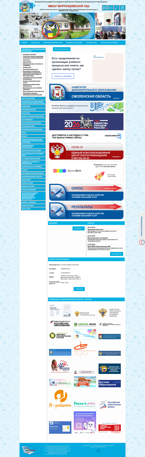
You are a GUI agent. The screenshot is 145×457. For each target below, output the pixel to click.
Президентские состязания (98, 238)
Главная (24, 42)
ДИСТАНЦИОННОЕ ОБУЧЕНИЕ (31, 123)
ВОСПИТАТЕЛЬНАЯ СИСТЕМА (31, 150)
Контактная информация (109, 42)
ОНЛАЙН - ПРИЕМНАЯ (29, 202)
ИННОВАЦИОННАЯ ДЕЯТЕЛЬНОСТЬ (28, 146)
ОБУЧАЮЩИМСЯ (27, 119)
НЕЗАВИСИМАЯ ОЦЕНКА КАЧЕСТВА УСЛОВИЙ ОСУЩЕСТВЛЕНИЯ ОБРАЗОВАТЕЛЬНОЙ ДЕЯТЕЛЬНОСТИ (30, 196)
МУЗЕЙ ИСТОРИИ (27, 183)
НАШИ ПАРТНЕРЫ (28, 205)
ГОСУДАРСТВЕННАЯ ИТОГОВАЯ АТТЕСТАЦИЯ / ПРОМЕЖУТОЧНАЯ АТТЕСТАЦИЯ (32, 141)
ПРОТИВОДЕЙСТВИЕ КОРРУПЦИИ (33, 173)
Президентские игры (95, 229)
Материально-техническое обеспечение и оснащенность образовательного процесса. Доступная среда (32, 73)
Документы (26, 60)
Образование (27, 62)
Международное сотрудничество (33, 91)
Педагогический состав (30, 69)
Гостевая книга (91, 42)
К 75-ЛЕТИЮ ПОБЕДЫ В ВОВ (31, 158)
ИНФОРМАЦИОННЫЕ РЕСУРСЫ (32, 176)
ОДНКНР (24, 136)
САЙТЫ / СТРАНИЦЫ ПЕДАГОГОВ (33, 116)
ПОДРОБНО (79, 289)
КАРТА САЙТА (26, 209)
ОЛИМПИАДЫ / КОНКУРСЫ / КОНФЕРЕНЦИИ (30, 162)
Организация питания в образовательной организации (32, 93)
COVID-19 (25, 170)
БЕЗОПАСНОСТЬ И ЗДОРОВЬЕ (32, 166)
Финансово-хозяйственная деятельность (31, 85)
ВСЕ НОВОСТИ (116, 254)
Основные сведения (29, 54)
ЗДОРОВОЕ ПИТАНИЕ (29, 109)
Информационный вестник (53, 42)
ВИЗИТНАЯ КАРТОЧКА (61, 49)
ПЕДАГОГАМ (26, 113)
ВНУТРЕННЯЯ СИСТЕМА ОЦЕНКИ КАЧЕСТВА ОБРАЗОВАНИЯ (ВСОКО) (33, 102)
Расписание (35, 42)
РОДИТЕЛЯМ (26, 106)
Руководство (27, 67)
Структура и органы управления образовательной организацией (33, 57)
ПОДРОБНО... (79, 228)
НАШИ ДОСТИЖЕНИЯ (29, 189)
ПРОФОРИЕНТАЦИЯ (28, 126)
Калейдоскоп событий (74, 42)
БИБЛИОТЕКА (26, 180)
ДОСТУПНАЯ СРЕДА (28, 98)
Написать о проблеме (62, 76)
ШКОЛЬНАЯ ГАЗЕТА (28, 186)
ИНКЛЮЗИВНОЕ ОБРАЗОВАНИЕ (32, 129)
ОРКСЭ (24, 133)
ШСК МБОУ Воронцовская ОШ (99, 246)
